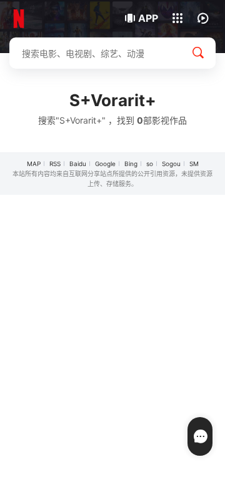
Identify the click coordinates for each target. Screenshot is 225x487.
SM (194, 163)
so (149, 163)
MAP (34, 163)
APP (148, 18)
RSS (55, 163)
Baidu (77, 163)
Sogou (171, 163)
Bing (131, 163)
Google (105, 163)
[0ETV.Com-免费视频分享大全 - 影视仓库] (51, 18)
